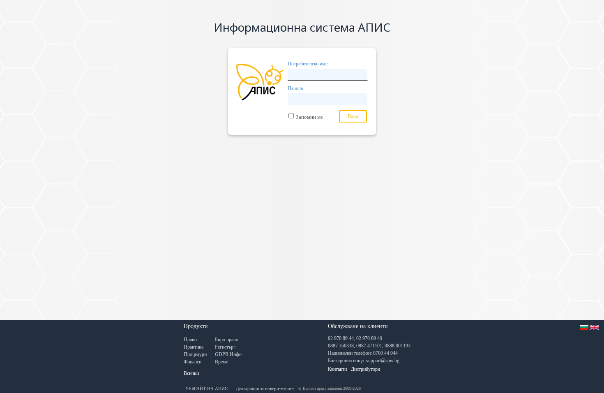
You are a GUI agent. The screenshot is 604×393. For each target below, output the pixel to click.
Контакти (337, 369)
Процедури (195, 354)
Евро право (226, 339)
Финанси (192, 362)
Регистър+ (225, 347)
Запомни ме (309, 117)
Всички (191, 373)
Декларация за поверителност (265, 388)
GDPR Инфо (228, 354)
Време (221, 362)
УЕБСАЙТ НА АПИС (206, 388)
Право (190, 339)
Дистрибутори (365, 369)
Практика (193, 347)
